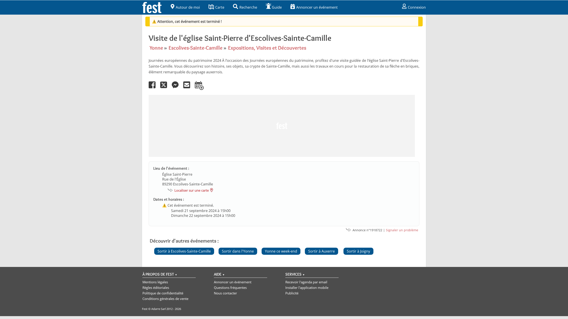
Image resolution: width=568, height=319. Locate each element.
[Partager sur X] (165, 88)
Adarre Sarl (158, 309)
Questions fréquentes (230, 287)
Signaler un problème (402, 230)
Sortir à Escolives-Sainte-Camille (184, 251)
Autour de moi (188, 7)
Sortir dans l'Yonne (238, 251)
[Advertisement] (282, 126)
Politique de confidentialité (162, 293)
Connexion (417, 7)
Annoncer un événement (317, 7)
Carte (219, 7)
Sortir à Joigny (358, 251)
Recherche (248, 7)
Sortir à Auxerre (321, 251)
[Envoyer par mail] (188, 88)
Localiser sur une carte (191, 190)
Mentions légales (155, 282)
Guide (277, 7)
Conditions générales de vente (165, 298)
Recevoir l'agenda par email (306, 282)
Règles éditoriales (155, 287)
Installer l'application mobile (306, 287)
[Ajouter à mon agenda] (201, 88)
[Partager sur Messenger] (177, 88)
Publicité (291, 293)
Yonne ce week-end (281, 251)
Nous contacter (225, 293)
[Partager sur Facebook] (154, 88)
